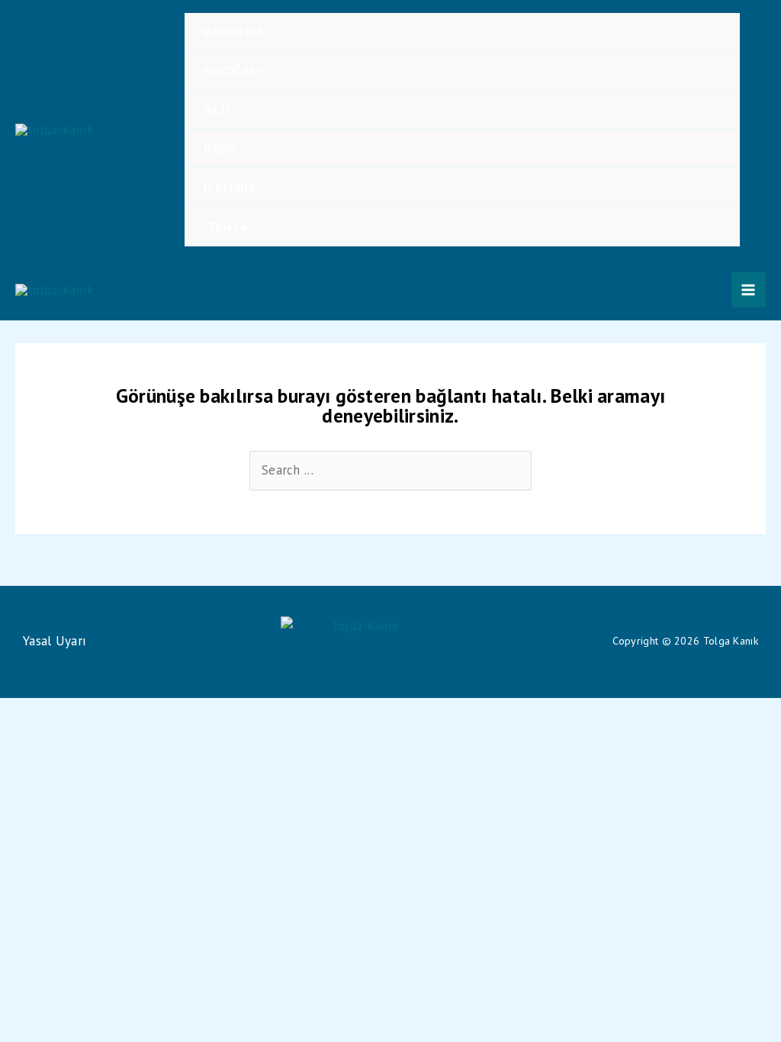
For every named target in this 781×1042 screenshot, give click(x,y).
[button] (760, 130)
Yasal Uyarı (54, 640)
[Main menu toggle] (749, 289)
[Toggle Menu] (707, 31)
